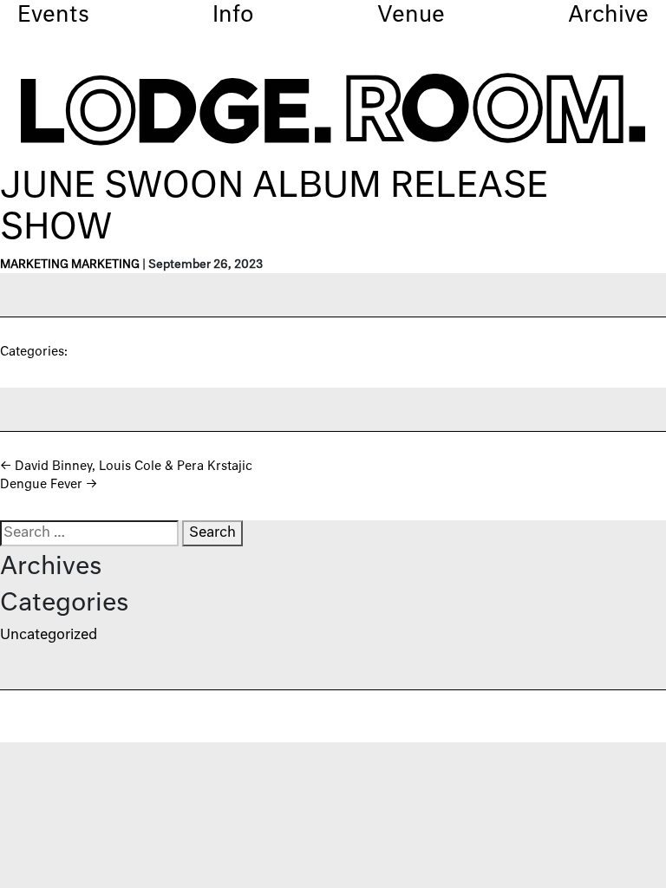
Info (233, 16)
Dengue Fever (48, 485)
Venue (411, 16)
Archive (608, 16)
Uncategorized (48, 636)
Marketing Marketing (70, 265)
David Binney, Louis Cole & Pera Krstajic (126, 466)
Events (53, 16)
